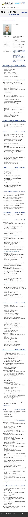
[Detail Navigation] (24, 3)
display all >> (7, 299)
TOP (2, 7)
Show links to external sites (12, 235)
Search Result (9, 7)
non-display (21, 65)
